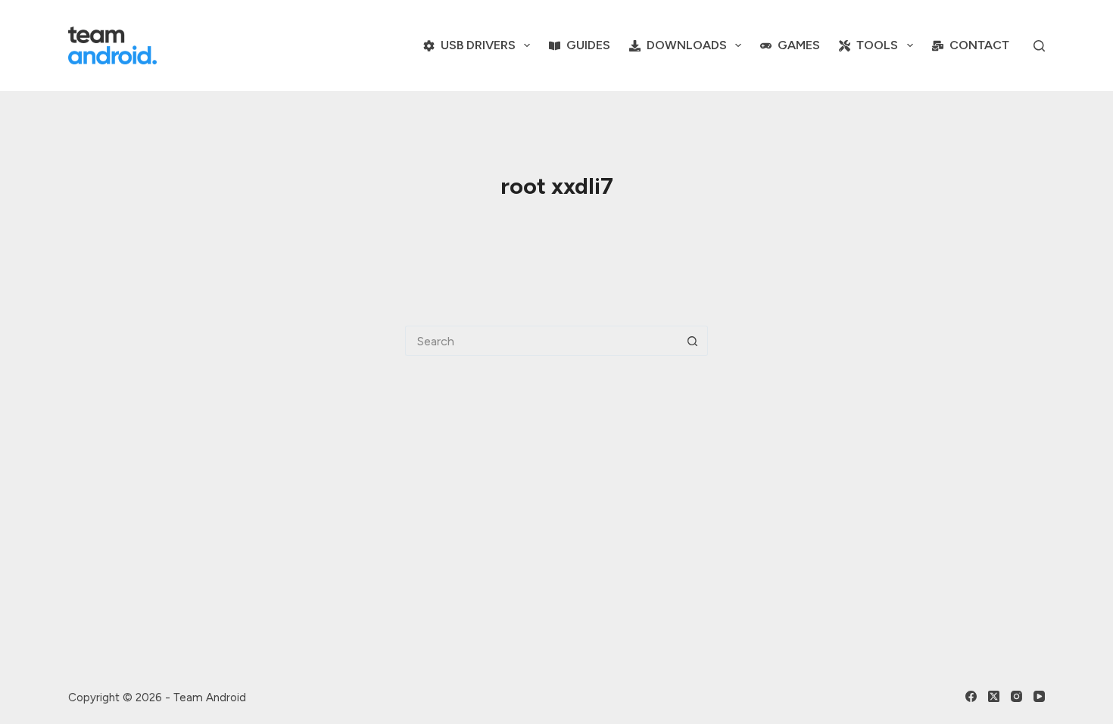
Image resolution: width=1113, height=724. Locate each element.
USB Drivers (478, 45)
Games (799, 45)
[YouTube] (1039, 696)
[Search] (1039, 45)
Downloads (687, 45)
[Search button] (693, 341)
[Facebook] (971, 696)
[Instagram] (1016, 696)
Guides (588, 45)
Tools (877, 45)
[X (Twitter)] (993, 696)
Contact (979, 45)
